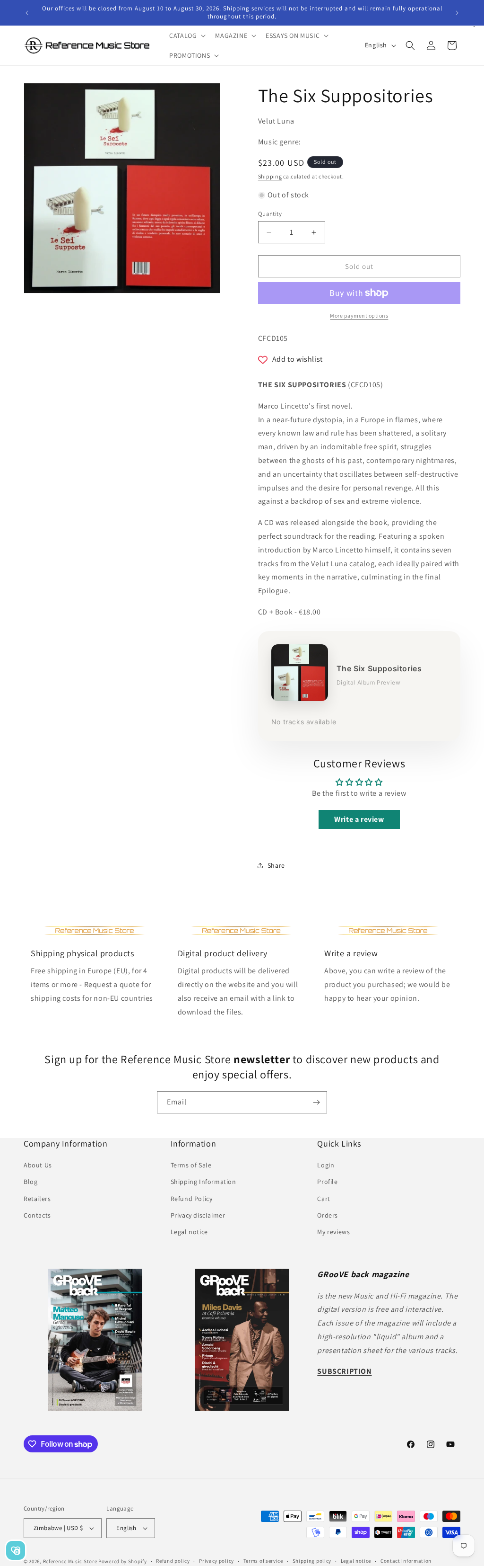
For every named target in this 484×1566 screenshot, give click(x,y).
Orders (327, 1215)
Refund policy (173, 1560)
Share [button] (276, 865)
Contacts (37, 1215)
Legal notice (189, 1232)
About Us (38, 1165)
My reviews (333, 1232)
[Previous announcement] (27, 13)
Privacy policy (216, 1560)
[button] (186, 35)
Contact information (406, 1560)
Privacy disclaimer (198, 1215)
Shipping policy (312, 1560)
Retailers (37, 1198)
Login (325, 1165)
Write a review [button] (359, 819)
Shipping (270, 176)
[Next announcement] (457, 13)
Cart (323, 1198)
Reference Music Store (70, 1561)
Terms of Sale (191, 1165)
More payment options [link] (359, 315)
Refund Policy (192, 1198)
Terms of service (263, 1560)
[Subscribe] (316, 1102)
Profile (327, 1181)
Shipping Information (203, 1181)
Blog (30, 1181)
